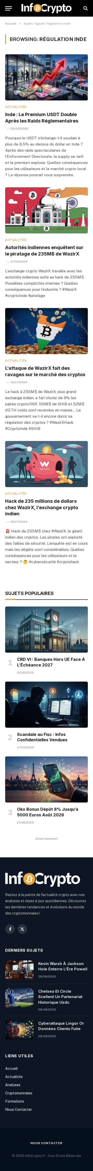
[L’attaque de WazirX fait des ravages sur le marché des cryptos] (46, 331)
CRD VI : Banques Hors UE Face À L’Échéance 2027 (51, 662)
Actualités (14, 1077)
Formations (14, 1101)
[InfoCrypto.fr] (46, 8)
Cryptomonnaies (18, 1093)
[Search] (85, 8)
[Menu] (8, 8)
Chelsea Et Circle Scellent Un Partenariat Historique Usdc (60, 997)
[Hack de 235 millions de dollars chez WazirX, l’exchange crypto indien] (46, 464)
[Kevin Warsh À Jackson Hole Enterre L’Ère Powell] (19, 970)
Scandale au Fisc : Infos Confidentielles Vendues (42, 737)
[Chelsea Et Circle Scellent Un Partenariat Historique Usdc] (19, 998)
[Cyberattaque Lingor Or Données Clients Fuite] (19, 1030)
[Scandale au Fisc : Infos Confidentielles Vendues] (46, 705)
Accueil (11, 1068)
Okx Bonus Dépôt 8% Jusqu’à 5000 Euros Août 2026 (47, 812)
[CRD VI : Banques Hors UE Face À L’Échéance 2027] (46, 630)
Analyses (12, 1085)
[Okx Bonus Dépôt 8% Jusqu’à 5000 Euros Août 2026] (46, 779)
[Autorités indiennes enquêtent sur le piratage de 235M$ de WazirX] (46, 210)
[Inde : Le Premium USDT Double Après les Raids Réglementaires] (46, 77)
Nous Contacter (18, 1109)
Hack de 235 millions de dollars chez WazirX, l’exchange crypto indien (41, 507)
